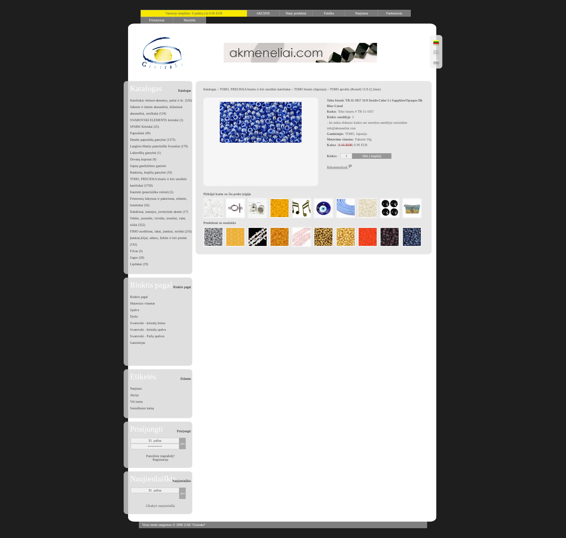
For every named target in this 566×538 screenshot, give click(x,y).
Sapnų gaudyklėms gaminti (148, 166)
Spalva (134, 310)
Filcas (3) (136, 251)
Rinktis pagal (139, 297)
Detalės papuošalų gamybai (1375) (152, 139)
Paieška (329, 13)
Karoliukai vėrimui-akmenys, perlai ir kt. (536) (161, 100)
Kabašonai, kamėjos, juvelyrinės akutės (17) (159, 211)
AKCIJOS (263, 13)
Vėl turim (136, 401)
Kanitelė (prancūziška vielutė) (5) (151, 192)
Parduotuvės (394, 13)
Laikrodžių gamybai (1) (145, 153)
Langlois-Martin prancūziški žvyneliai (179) (159, 146)
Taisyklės (189, 20)
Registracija (160, 459)
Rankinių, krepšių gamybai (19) (151, 172)
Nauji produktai (296, 13)
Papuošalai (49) (140, 133)
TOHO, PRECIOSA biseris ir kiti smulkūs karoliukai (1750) (158, 182)
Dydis (134, 316)
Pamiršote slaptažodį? (160, 456)
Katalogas (209, 89)
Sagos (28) (137, 257)
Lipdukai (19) (139, 264)
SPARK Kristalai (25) (144, 126)
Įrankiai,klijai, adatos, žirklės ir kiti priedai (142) (158, 241)
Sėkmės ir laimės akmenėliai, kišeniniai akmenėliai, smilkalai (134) (156, 110)
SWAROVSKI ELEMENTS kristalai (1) (156, 120)
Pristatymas (156, 20)
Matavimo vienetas (142, 303)
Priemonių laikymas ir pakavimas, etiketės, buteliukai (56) (158, 202)
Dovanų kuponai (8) (143, 159)
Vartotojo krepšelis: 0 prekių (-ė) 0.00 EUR (193, 13)
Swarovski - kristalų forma (147, 323)
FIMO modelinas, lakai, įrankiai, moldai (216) (161, 231)
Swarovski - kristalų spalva (148, 329)
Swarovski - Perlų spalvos (147, 336)
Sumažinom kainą (142, 408)
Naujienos (361, 13)
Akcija (134, 395)
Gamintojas (137, 342)
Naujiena (136, 388)
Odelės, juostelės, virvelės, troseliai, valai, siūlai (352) (158, 221)
